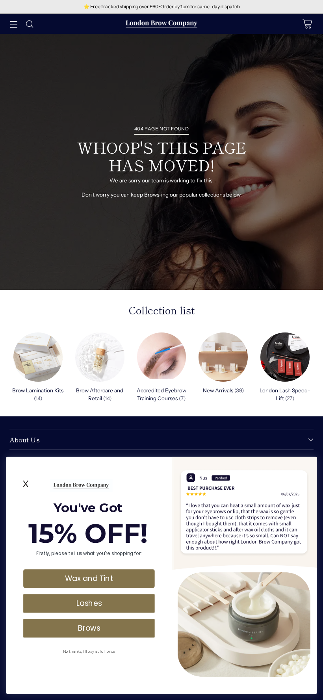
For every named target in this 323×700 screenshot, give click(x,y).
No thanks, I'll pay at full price (89, 651)
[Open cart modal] (307, 24)
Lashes (89, 603)
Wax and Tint (89, 578)
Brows (89, 628)
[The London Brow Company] (161, 24)
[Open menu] (14, 24)
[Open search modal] (29, 24)
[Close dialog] (308, 464)
